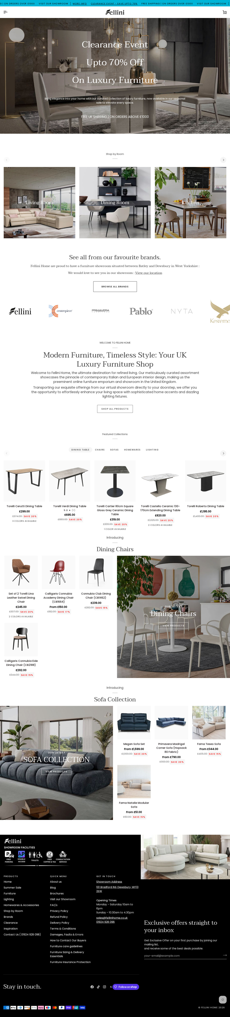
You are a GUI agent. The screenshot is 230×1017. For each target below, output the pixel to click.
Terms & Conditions (63, 929)
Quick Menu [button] (58, 876)
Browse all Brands (115, 286)
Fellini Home (209, 1007)
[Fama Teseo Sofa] (209, 722)
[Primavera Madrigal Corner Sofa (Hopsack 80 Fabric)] (171, 722)
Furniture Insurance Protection (70, 962)
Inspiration (11, 929)
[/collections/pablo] (30, 311)
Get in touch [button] (105, 876)
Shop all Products (115, 408)
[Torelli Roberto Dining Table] (205, 481)
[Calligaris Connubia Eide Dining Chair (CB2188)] (21, 639)
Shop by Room (13, 911)
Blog (53, 888)
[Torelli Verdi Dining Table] (69, 481)
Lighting (9, 899)
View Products (173, 625)
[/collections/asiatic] (151, 311)
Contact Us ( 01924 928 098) (22, 934)
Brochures (57, 893)
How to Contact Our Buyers (68, 940)
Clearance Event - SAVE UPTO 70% (61, 3)
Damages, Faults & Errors (66, 934)
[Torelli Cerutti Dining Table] (24, 481)
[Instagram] (104, 986)
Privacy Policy (59, 911)
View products (56, 771)
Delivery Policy (59, 923)
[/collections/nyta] (70, 311)
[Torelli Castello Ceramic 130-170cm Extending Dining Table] (160, 481)
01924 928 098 (105, 922)
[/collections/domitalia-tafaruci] (191, 311)
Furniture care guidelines (66, 946)
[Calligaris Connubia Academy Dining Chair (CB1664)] (58, 572)
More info (27, 3)
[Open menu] (8, 12)
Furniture (10, 893)
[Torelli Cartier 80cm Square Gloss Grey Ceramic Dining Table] (115, 481)
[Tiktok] (98, 986)
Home (8, 882)
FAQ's (53, 905)
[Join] (224, 955)
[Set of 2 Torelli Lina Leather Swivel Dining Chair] (21, 572)
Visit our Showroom (62, 899)
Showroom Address (109, 882)
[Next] (223, 160)
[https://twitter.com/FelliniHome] (110, 986)
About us (56, 882)
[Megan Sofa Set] (134, 722)
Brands (8, 917)
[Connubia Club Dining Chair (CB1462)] (96, 572)
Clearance (11, 923)
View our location (148, 273)
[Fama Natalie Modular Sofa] (134, 781)
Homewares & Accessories (21, 905)
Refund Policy (59, 917)
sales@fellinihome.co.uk (112, 918)
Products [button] (11, 876)
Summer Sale (12, 888)
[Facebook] (92, 986)
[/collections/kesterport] (110, 311)
